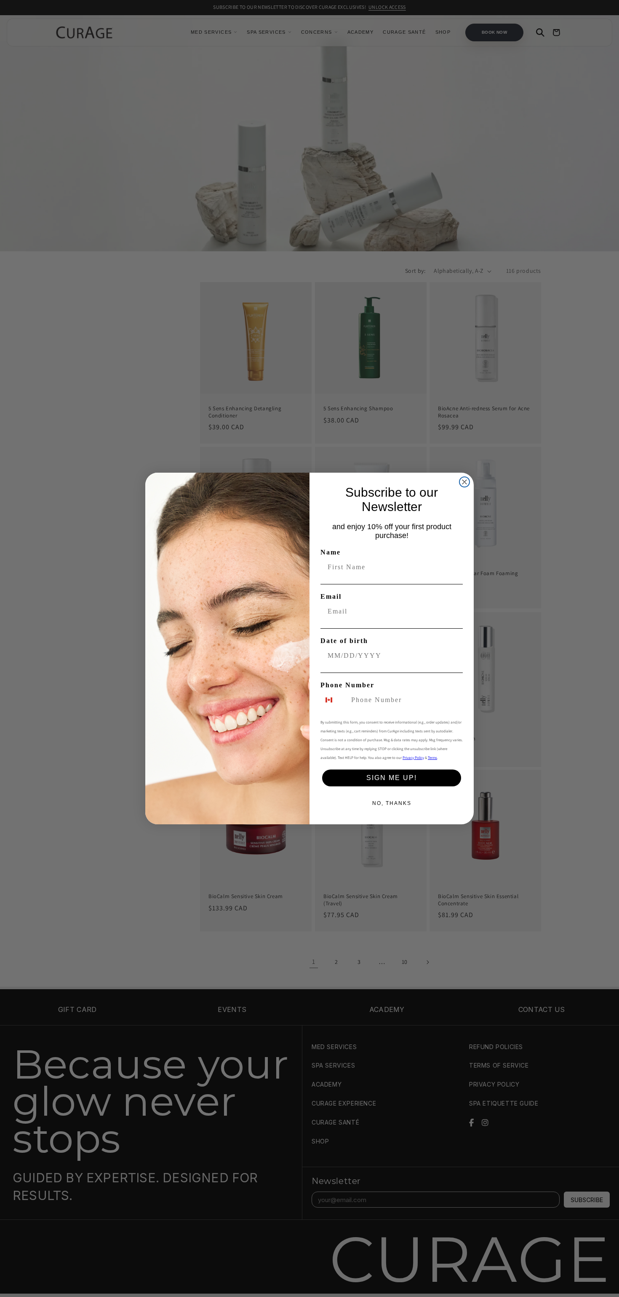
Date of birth (344, 640)
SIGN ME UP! (391, 777)
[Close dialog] (464, 482)
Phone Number (347, 685)
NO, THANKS (391, 803)
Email (331, 596)
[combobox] (334, 700)
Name (330, 552)
